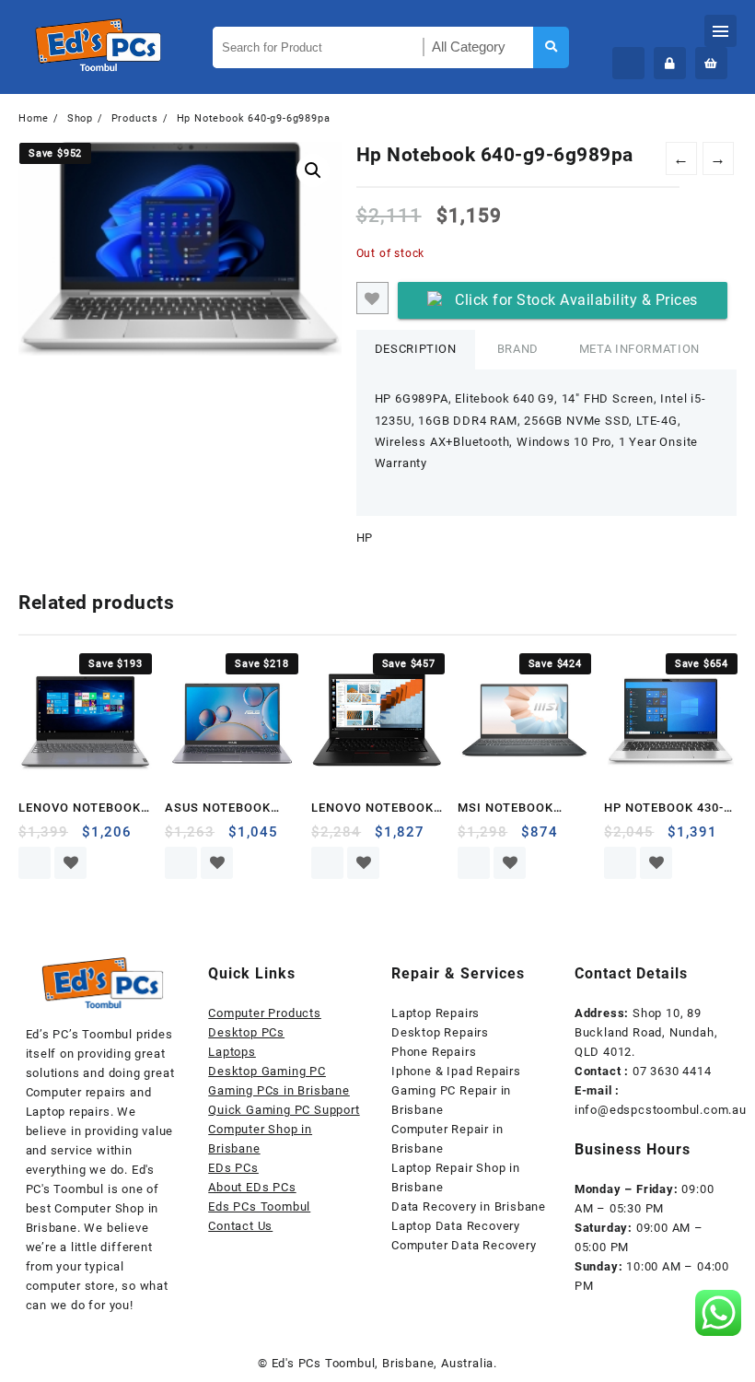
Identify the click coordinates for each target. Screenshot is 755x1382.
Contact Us (240, 1226)
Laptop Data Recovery (455, 1226)
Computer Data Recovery (464, 1245)
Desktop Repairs (440, 1032)
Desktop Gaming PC (267, 1071)
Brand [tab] (518, 349)
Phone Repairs (433, 1052)
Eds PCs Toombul (259, 1206)
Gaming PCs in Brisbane (279, 1090)
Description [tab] (416, 349)
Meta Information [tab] (639, 349)
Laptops (232, 1052)
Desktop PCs (246, 1032)
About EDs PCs (252, 1187)
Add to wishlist (372, 298)
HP (365, 538)
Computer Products (264, 1013)
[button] (313, 170)
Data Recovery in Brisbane (468, 1206)
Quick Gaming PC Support (283, 1110)
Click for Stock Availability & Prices (576, 300)
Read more (34, 863)
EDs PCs (233, 1168)
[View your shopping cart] (711, 63)
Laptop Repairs (435, 1013)
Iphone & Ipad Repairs (456, 1071)
